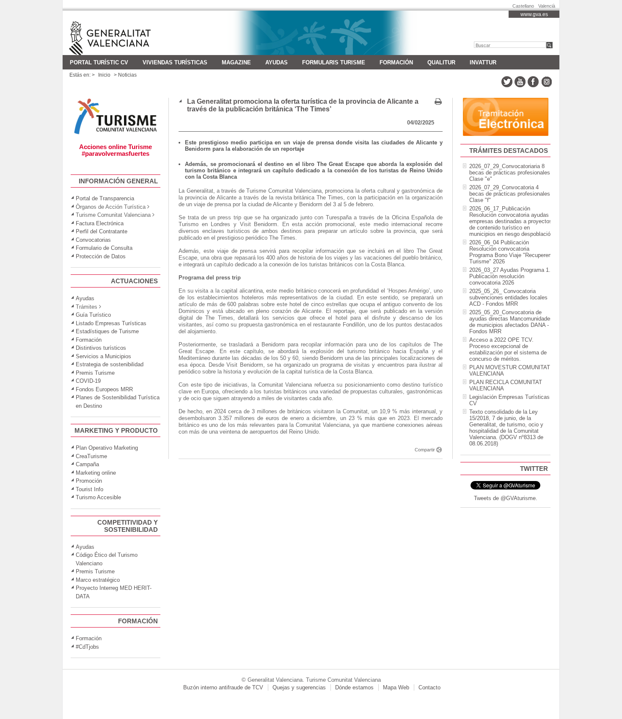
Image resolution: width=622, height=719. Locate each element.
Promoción (89, 481)
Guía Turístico (93, 315)
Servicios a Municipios (103, 356)
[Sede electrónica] (505, 134)
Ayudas (85, 298)
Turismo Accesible (98, 497)
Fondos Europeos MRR (104, 389)
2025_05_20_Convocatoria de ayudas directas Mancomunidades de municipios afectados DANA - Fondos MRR (511, 322)
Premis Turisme (95, 373)
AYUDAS (276, 62)
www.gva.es (534, 14)
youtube (520, 81)
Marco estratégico (98, 580)
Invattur (483, 62)
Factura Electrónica (100, 223)
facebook (533, 81)
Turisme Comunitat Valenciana (123, 33)
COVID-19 (88, 381)
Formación (396, 62)
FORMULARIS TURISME (333, 62)
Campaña (87, 464)
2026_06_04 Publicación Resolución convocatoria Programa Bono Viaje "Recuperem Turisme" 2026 (511, 252)
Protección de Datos (101, 256)
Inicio (104, 75)
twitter (506, 81)
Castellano (523, 4)
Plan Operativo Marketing (107, 448)
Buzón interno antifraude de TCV (223, 687)
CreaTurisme (91, 456)
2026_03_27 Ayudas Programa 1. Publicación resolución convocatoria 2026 (509, 276)
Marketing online (96, 473)
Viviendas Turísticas (175, 62)
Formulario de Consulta (104, 248)
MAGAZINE (236, 62)
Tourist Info (89, 489)
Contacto (429, 687)
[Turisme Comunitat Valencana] (115, 133)
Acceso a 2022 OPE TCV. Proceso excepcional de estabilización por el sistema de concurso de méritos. (508, 349)
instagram (546, 81)
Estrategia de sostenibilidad (109, 364)
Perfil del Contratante (101, 231)
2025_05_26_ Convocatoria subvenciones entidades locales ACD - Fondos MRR (508, 297)
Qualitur (441, 62)
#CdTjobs (87, 647)
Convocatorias (93, 240)
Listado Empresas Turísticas (111, 323)
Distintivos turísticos (101, 348)
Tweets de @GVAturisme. (505, 498)
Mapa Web (396, 687)
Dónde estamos (354, 687)
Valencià (546, 4)
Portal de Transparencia (105, 198)
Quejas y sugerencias (299, 687)
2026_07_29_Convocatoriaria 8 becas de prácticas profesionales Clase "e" (509, 172)
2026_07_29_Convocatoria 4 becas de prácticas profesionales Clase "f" (509, 193)
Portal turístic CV (99, 62)
